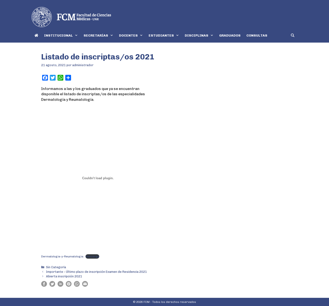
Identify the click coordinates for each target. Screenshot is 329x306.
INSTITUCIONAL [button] (58, 35)
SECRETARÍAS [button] (96, 35)
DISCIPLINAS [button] (196, 35)
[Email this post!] (85, 285)
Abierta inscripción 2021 (64, 276)
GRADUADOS (230, 35)
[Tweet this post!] (52, 285)
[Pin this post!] (69, 285)
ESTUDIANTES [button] (161, 35)
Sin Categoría (56, 267)
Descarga (92, 256)
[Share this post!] (44, 285)
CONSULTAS (256, 35)
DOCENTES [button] (128, 35)
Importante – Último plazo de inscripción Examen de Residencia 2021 (96, 272)
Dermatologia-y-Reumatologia (62, 256)
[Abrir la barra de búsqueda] (293, 35)
